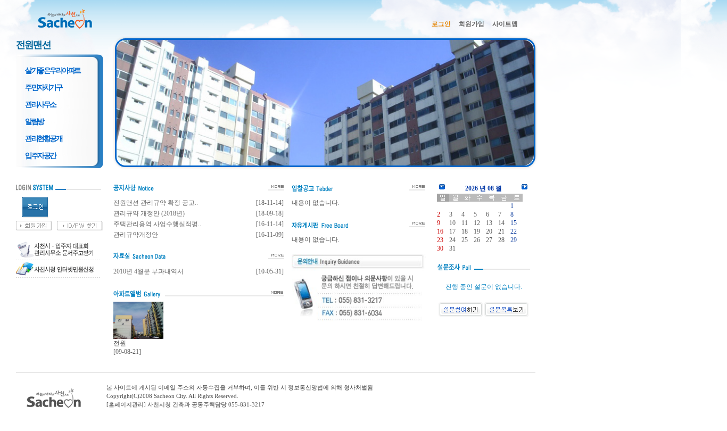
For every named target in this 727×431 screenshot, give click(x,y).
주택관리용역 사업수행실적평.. (157, 224)
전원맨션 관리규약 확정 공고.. (155, 202)
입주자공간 (40, 155)
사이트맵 (505, 24)
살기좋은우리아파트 (52, 70)
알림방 (34, 121)
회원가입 (471, 24)
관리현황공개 (43, 138)
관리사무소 (40, 104)
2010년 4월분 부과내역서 (148, 271)
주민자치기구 (43, 87)
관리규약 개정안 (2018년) (149, 213)
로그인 (441, 24)
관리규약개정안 (135, 234)
